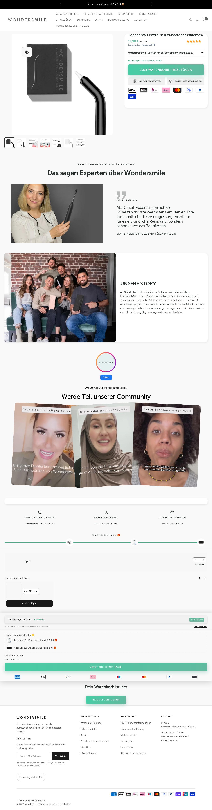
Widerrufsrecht (128, 735)
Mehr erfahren (200, 626)
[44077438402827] (33, 142)
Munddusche (126, 14)
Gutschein (140, 20)
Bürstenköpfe (148, 14)
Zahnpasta (83, 20)
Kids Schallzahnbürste (98, 14)
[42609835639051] (80, 142)
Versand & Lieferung (91, 723)
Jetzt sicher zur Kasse (106, 667)
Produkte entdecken (106, 700)
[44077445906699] (45, 142)
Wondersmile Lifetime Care (72, 26)
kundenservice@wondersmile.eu (178, 726)
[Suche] (190, 19)
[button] (194, 41)
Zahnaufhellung (118, 20)
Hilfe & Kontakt (88, 729)
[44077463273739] (57, 142)
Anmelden (60, 756)
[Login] (197, 20)
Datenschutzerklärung (132, 729)
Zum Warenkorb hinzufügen (166, 69)
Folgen (106, 377)
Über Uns (85, 747)
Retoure (84, 735)
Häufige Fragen (88, 753)
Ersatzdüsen (64, 20)
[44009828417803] (21, 142)
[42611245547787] (68, 142)
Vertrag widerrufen (33, 777)
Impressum (127, 747)
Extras (99, 20)
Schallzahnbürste (67, 14)
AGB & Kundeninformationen (136, 723)
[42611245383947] (9, 142)
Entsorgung (127, 741)
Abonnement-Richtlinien (134, 753)
